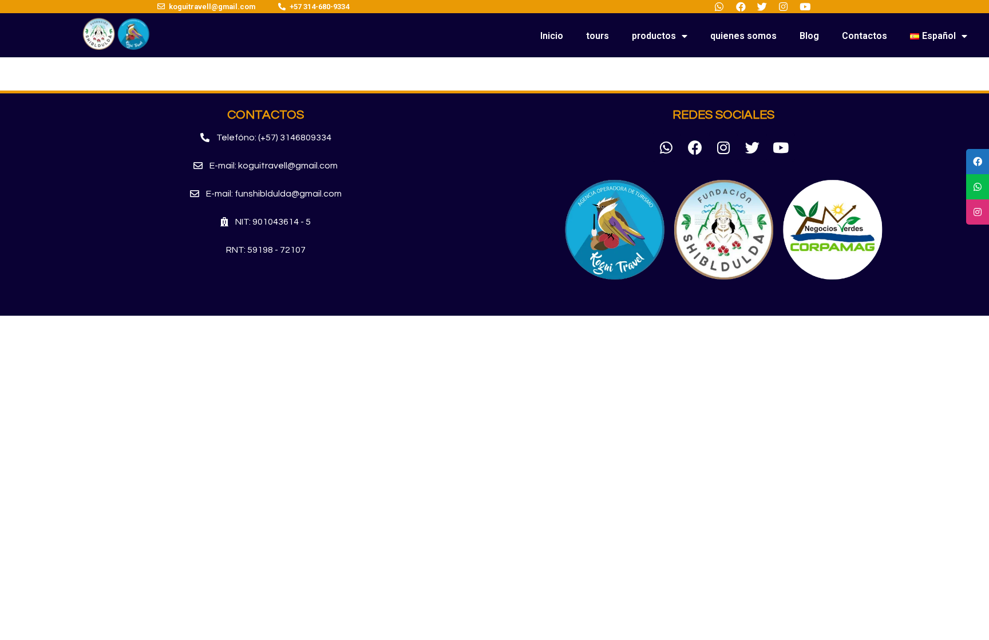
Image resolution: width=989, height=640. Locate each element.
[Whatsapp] (666, 147)
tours (597, 35)
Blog (809, 35)
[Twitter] (752, 147)
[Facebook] (695, 147)
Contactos (864, 35)
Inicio (551, 35)
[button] (266, 138)
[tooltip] (977, 161)
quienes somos (743, 35)
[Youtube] (780, 147)
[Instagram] (723, 147)
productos (654, 35)
